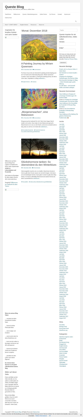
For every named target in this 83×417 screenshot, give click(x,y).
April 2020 (62, 259)
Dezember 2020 (63, 245)
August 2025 (62, 144)
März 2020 (62, 261)
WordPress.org (63, 330)
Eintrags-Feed (63, 326)
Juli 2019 (61, 276)
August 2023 (62, 186)
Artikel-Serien (43, 14)
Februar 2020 (62, 263)
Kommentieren (37, 69)
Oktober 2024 (63, 162)
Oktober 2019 (63, 270)
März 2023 (62, 195)
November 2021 (63, 225)
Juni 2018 (61, 300)
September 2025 (63, 142)
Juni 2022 (61, 212)
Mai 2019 (61, 279)
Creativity (34, 81)
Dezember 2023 (63, 179)
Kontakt (60, 14)
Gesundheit (25, 130)
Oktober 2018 (63, 292)
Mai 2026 (61, 128)
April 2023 (62, 193)
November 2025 (63, 139)
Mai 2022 (61, 214)
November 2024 (63, 161)
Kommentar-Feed (64, 328)
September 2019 (63, 272)
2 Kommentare (36, 167)
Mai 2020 (61, 258)
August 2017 (62, 318)
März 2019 (62, 283)
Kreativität (30, 130)
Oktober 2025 (63, 140)
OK (50, 415)
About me (41, 24)
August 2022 (62, 208)
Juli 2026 (61, 124)
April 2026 (62, 129)
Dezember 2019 (63, 267)
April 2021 (62, 237)
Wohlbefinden (37, 131)
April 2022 (62, 215)
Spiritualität (62, 362)
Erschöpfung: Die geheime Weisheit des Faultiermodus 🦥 (68, 115)
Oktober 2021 (63, 226)
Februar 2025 (62, 155)
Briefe (60, 340)
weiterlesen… (42, 78)
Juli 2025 (61, 146)
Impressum (67, 14)
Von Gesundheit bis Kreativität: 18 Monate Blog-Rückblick (68, 104)
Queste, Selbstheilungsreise (30, 14)
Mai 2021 (61, 236)
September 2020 (63, 250)
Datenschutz (8, 17)
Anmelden (62, 324)
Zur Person (52, 14)
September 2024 (63, 164)
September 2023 (63, 184)
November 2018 (63, 290)
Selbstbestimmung (40, 181)
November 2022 (63, 203)
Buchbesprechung (64, 342)
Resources (33, 24)
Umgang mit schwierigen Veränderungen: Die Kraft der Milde (67, 95)
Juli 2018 (61, 298)
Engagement (62, 344)
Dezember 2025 (63, 137)
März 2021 (62, 239)
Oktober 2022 (63, 204)
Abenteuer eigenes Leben (66, 336)
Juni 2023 (61, 190)
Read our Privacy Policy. (70, 59)
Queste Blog (14, 7)
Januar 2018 (62, 309)
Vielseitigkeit (62, 366)
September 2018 (63, 294)
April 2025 (62, 151)
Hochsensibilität (63, 351)
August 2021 (62, 230)
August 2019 (62, 274)
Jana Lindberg (63, 94)
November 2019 (63, 269)
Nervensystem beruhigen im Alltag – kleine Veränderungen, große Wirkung (68, 81)
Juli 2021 (61, 232)
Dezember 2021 (63, 223)
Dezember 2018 (63, 289)
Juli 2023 (61, 188)
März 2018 (62, 305)
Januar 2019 (62, 287)
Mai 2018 (61, 301)
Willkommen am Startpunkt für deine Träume (11, 184)
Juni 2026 (61, 126)
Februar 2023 (62, 197)
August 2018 (62, 296)
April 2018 (62, 303)
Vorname (61, 41)
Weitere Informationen (41, 415)
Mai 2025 (61, 150)
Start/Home (8, 14)
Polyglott (61, 358)
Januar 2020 (62, 265)
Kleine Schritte (63, 353)
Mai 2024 (61, 172)
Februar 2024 (62, 175)
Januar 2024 (62, 177)
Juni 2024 (61, 170)
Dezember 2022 (63, 201)
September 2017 (63, 316)
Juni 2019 (61, 278)
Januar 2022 (62, 221)
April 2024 (62, 173)
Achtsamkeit (62, 338)
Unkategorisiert (63, 364)
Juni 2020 (61, 256)
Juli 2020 (61, 254)
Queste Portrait (63, 360)
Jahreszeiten (33, 181)
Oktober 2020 (63, 248)
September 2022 (63, 206)
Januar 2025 (62, 157)
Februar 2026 (62, 133)
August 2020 (62, 252)
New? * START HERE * (11, 24)
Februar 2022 (62, 219)
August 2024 (62, 166)
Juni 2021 (61, 234)
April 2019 (62, 281)
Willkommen (17, 14)
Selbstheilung (30, 131)
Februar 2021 (62, 241)
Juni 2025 (61, 148)
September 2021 (63, 228)
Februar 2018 (62, 307)
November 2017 (63, 312)
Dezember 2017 (63, 311)
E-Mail (61, 48)
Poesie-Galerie (63, 357)
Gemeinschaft (63, 347)
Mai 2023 (61, 192)
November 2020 (63, 247)
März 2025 (62, 153)
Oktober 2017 (63, 314)
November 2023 (63, 181)
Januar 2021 (62, 243)
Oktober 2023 (63, 182)
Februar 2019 (62, 285)
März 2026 (62, 131)
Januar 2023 (62, 199)
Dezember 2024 (63, 159)
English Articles (24, 24)
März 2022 (62, 217)
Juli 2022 (61, 210)
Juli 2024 (61, 168)
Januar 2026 (62, 135)
